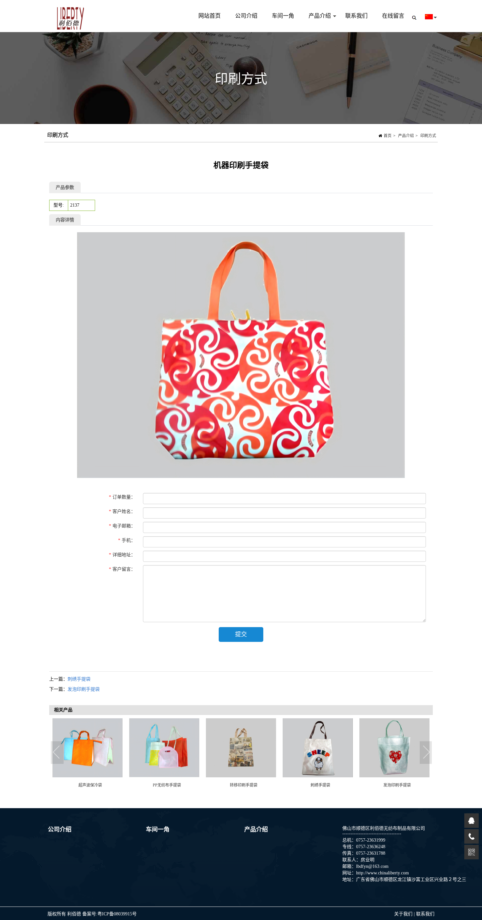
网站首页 (209, 16)
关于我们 (404, 913)
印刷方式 (428, 135)
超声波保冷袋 (90, 785)
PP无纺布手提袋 (167, 785)
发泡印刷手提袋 (84, 689)
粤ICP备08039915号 (117, 913)
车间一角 (283, 16)
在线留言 (393, 16)
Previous (57, 752)
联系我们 (356, 16)
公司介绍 (246, 16)
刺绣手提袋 (79, 679)
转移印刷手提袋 (243, 785)
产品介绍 (316, 22)
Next (426, 752)
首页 (388, 135)
